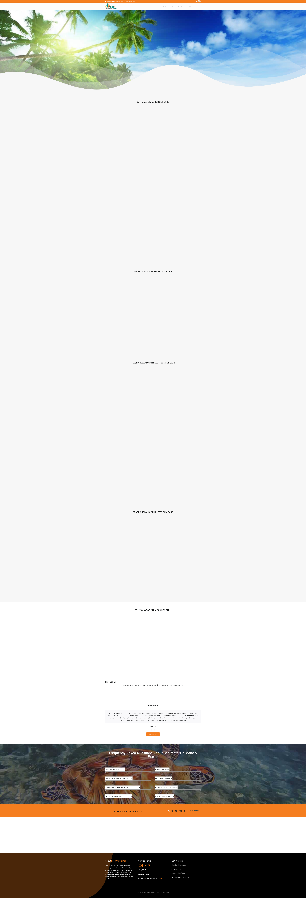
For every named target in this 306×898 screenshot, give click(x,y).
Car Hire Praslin (152, 685)
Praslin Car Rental (140, 685)
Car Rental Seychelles (176, 685)
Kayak (160, 878)
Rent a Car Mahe (128, 685)
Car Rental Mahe (163, 685)
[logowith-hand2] (111, 4)
